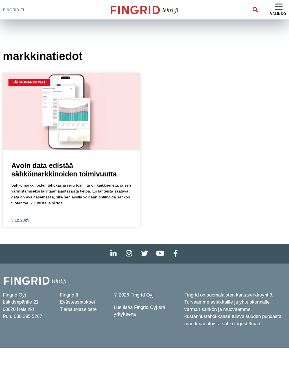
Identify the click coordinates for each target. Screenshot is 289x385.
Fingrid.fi (13, 10)
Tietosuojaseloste (78, 309)
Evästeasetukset (77, 302)
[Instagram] (129, 254)
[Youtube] (160, 254)
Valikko (278, 14)
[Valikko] (279, 7)
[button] (255, 9)
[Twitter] (144, 254)
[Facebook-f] (175, 254)
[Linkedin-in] (113, 254)
